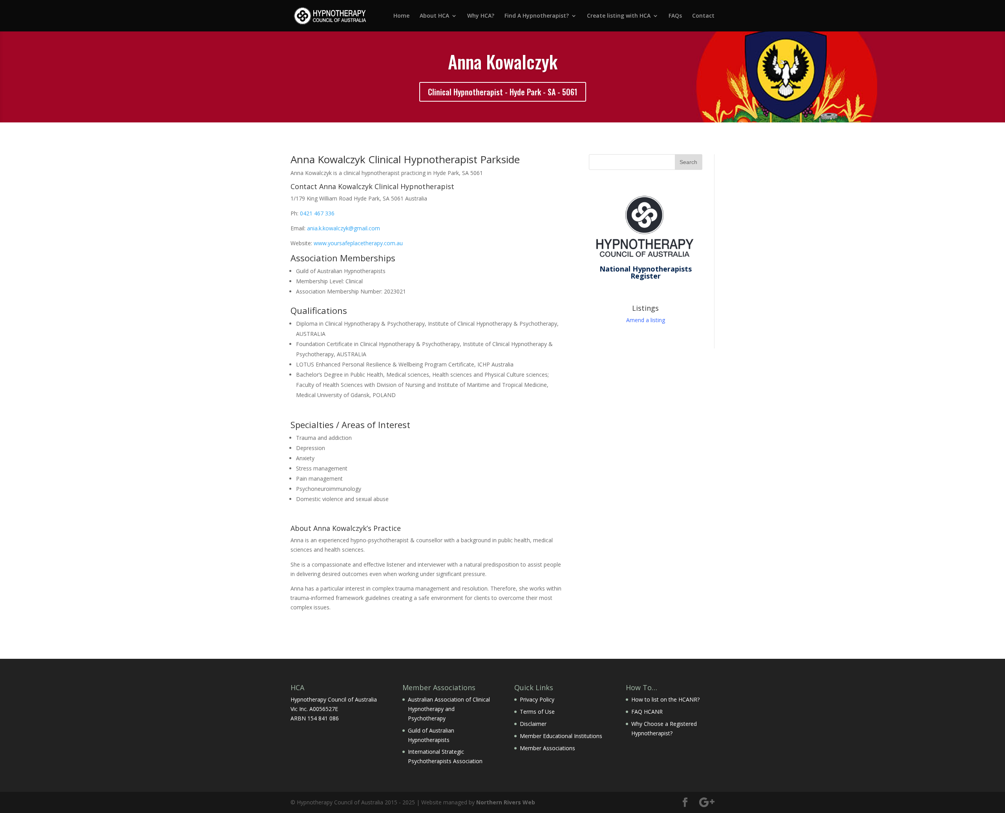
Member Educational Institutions (561, 736)
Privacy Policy (537, 699)
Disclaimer (533, 723)
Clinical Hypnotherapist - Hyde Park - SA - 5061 (502, 92)
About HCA (434, 16)
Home (401, 16)
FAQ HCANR (647, 711)
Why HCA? (480, 16)
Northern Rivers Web (505, 802)
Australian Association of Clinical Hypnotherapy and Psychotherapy (449, 709)
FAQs (675, 16)
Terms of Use (537, 711)
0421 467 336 (317, 213)
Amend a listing (645, 320)
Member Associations (547, 748)
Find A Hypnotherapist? (536, 16)
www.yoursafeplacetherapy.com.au (358, 243)
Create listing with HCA (619, 16)
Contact (703, 16)
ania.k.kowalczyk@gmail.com (343, 228)
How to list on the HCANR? (665, 699)
